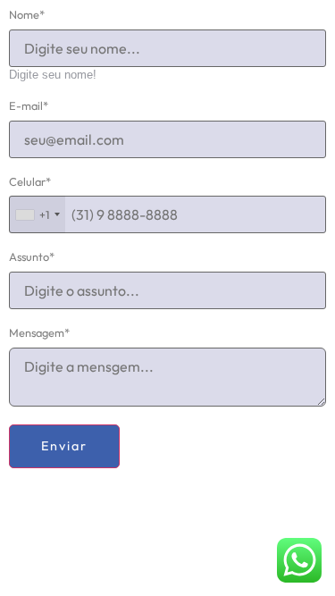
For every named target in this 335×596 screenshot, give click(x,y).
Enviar (64, 446)
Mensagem (39, 333)
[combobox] (37, 214)
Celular (30, 182)
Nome (27, 15)
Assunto (31, 257)
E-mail (28, 106)
